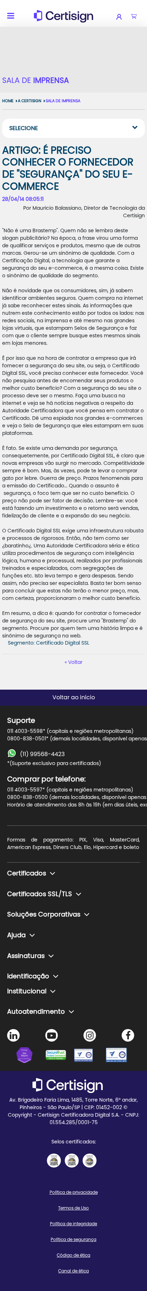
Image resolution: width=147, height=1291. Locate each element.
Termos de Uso (73, 1208)
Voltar (75, 662)
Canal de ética (73, 1271)
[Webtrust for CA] (59, 1056)
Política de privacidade (74, 1192)
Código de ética (73, 1255)
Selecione (23, 128)
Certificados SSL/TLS (39, 894)
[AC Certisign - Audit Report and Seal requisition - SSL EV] (72, 1160)
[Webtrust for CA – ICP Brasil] (30, 1056)
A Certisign (29, 101)
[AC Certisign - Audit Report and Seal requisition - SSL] (54, 1160)
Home (8, 101)
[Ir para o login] (123, 17)
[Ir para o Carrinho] (134, 17)
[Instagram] (89, 1035)
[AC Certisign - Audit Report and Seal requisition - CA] (89, 1160)
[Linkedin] (13, 1035)
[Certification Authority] (88, 1056)
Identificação (28, 976)
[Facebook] (128, 1035)
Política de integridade (73, 1224)
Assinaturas (26, 956)
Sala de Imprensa (63, 101)
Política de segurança (73, 1239)
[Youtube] (51, 1035)
